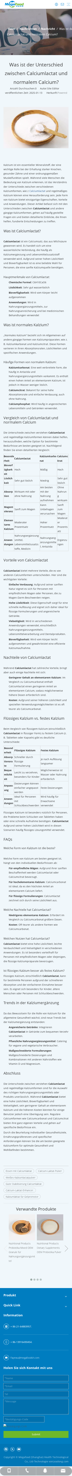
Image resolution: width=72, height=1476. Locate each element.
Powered (62, 92)
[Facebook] (6, 1449)
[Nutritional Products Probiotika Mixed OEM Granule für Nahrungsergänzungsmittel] (22, 1227)
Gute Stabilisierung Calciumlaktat (24, 1184)
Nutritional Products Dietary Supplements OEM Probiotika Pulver (49, 1248)
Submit (36, 1434)
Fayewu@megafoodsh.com (24, 1357)
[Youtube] (19, 1449)
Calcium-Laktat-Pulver (50, 1171)
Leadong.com (61, 1461)
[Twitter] (12, 1449)
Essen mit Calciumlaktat (19, 1171)
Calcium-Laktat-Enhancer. (20, 1190)
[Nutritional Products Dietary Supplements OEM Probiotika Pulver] (50, 1227)
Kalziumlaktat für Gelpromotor (22, 1196)
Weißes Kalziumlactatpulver (20, 1177)
